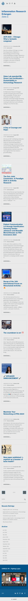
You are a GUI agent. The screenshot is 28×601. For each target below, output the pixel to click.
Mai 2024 (5, 558)
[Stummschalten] (22, 585)
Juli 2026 (5, 530)
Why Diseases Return (7, 522)
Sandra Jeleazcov (10, 89)
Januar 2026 (5, 537)
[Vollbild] (24, 585)
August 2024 (5, 551)
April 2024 (5, 560)
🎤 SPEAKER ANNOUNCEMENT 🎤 (12, 377)
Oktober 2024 (6, 546)
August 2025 (5, 541)
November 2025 (6, 539)
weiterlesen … (7, 65)
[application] (14, 579)
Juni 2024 (5, 555)
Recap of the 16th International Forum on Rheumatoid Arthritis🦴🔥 (13, 284)
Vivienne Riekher (10, 241)
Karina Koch (9, 48)
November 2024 (6, 544)
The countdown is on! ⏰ (13, 332)
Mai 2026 (5, 534)
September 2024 (6, 548)
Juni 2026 (5, 532)
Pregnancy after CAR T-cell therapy (10, 509)
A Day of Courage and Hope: (12, 128)
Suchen (3, 499)
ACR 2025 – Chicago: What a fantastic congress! (12, 39)
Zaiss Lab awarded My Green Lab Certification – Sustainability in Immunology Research (13, 79)
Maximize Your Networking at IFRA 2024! (13, 413)
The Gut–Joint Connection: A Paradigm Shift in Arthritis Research (13, 179)
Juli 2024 (5, 553)
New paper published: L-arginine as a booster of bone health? (13, 459)
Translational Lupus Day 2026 (9, 515)
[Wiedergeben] (3, 585)
